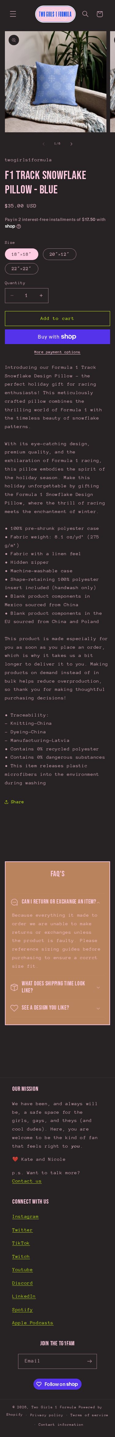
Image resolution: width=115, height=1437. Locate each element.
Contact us (27, 1180)
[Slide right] (71, 144)
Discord (22, 1282)
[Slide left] (43, 144)
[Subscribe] (89, 1361)
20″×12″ (60, 254)
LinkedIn (24, 1296)
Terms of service (90, 1415)
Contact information (61, 1425)
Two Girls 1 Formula (54, 1407)
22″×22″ (22, 268)
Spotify (22, 1309)
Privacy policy (46, 1415)
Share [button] (17, 801)
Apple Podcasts (33, 1322)
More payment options (57, 352)
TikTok (21, 1242)
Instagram (25, 1216)
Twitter (22, 1229)
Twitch (21, 1256)
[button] (13, 14)
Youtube (22, 1269)
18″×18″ (22, 254)
